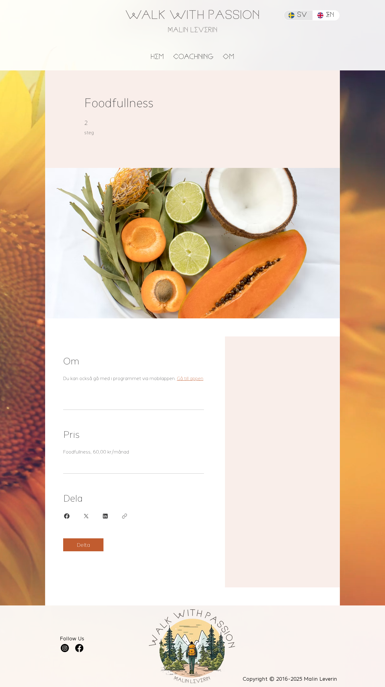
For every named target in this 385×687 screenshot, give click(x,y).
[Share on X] (86, 516)
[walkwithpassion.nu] (79, 648)
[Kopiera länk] (124, 516)
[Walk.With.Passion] (65, 648)
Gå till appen (190, 378)
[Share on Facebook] (66, 516)
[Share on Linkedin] (105, 516)
